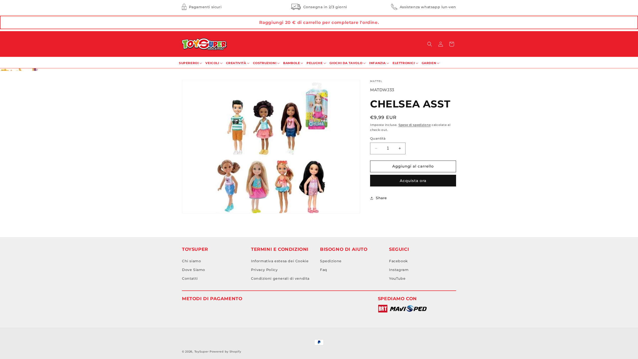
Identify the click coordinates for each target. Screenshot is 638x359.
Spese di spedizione (415, 125)
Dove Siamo (193, 270)
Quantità (378, 138)
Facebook (398, 261)
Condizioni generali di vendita (280, 278)
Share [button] (381, 198)
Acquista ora (413, 180)
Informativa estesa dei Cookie (280, 261)
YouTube (397, 278)
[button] (429, 44)
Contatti (190, 278)
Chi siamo (191, 261)
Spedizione (331, 261)
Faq (323, 270)
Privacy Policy (264, 270)
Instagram (398, 270)
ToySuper (201, 351)
